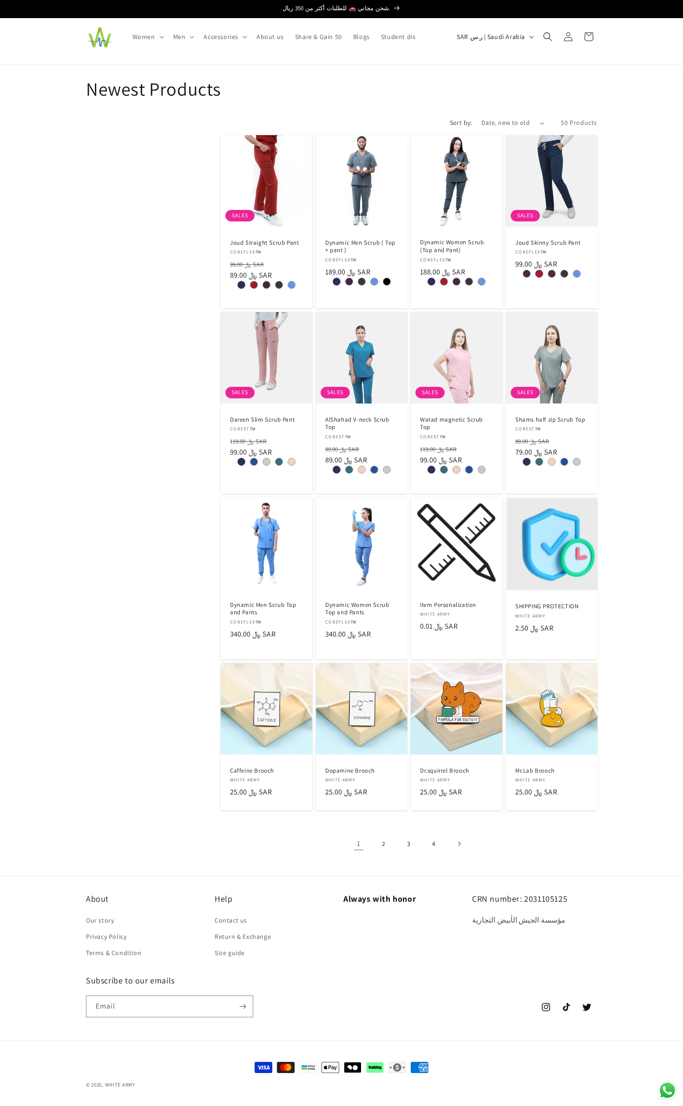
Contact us (231, 920)
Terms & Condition (113, 953)
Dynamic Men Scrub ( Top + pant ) (360, 246)
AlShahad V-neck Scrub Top (357, 423)
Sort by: (461, 122)
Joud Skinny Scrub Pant (547, 243)
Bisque (292, 462)
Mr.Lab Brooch (535, 770)
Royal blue (254, 462)
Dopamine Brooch (350, 770)
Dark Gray (279, 285)
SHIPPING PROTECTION (546, 606)
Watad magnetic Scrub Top (451, 423)
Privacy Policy (106, 936)
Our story (100, 920)
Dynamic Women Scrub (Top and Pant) (452, 246)
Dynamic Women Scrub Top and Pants (357, 608)
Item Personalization (448, 604)
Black (386, 282)
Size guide (230, 953)
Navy (241, 285)
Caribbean (279, 462)
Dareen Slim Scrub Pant (262, 419)
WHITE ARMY (120, 1084)
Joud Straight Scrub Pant (264, 243)
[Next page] (459, 843)
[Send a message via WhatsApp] (667, 1090)
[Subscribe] (242, 1006)
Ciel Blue (292, 285)
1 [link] (359, 843)
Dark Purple (266, 285)
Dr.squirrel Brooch (444, 770)
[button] (147, 36)
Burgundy (254, 285)
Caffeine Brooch (252, 770)
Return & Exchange (243, 936)
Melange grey (266, 462)
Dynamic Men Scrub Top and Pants (263, 608)
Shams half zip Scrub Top (550, 419)
